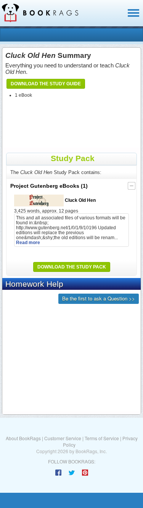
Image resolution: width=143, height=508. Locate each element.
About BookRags (23, 438)
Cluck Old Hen (80, 200)
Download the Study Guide (46, 83)
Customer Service (62, 438)
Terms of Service (102, 438)
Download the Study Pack (71, 267)
